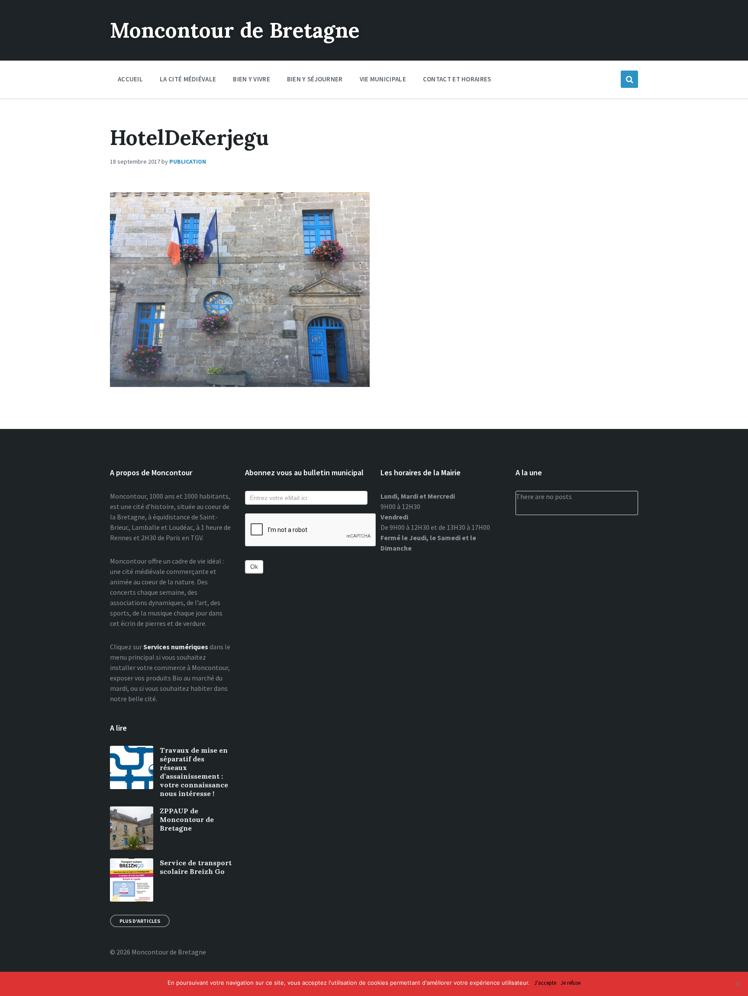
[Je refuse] (737, 984)
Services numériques (175, 646)
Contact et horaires (457, 79)
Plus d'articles (139, 921)
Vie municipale (383, 79)
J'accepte (545, 983)
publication (187, 161)
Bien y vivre (251, 79)
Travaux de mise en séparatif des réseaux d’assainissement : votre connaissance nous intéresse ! (194, 772)
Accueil (130, 79)
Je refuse (570, 983)
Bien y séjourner (315, 79)
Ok (254, 566)
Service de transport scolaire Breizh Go (196, 867)
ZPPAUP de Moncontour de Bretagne (187, 819)
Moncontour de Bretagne (235, 30)
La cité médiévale (188, 79)
